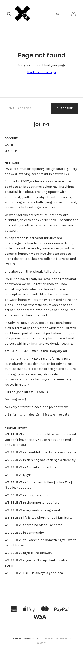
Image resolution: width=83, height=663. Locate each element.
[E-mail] (46, 125)
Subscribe (65, 108)
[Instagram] (37, 125)
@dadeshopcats (17, 487)
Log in (9, 144)
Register (11, 151)
